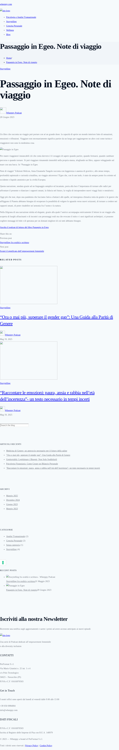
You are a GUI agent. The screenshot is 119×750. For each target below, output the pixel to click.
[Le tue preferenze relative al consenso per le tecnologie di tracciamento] (3, 563)
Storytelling (11, 21)
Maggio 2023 (12, 509)
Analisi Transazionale (15, 536)
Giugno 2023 (12, 504)
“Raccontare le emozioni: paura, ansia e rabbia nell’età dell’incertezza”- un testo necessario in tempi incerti (53, 468)
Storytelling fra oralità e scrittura (14, 242)
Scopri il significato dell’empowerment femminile (22, 251)
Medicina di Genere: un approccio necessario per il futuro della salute (36, 451)
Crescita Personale (14, 26)
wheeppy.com (6, 4)
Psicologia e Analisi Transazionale (21, 17)
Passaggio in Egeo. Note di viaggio (21, 62)
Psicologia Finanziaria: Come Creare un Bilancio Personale (32, 464)
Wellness (10, 30)
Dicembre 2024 (13, 500)
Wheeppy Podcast (14, 113)
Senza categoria (13, 545)
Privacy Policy (31, 745)
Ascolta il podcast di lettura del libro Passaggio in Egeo (24, 227)
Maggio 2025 (12, 496)
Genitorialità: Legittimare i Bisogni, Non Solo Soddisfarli (31, 459)
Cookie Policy (46, 745)
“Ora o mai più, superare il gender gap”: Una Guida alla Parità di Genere (38, 455)
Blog (8, 34)
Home (8, 58)
